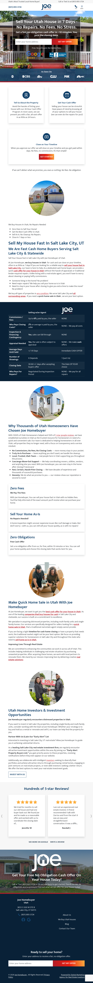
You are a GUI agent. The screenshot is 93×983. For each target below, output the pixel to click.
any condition (43, 293)
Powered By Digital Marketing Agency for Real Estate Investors (72, 976)
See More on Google (38, 842)
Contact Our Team (67, 928)
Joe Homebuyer (21, 974)
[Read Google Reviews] (29, 919)
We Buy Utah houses (67, 919)
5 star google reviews (64, 435)
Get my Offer (65, 41)
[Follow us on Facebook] (23, 919)
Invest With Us (17, 774)
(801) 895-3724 (78, 1)
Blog (67, 924)
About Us (67, 915)
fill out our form (45, 884)
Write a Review (57, 842)
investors (50, 760)
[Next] (86, 816)
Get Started (46, 157)
